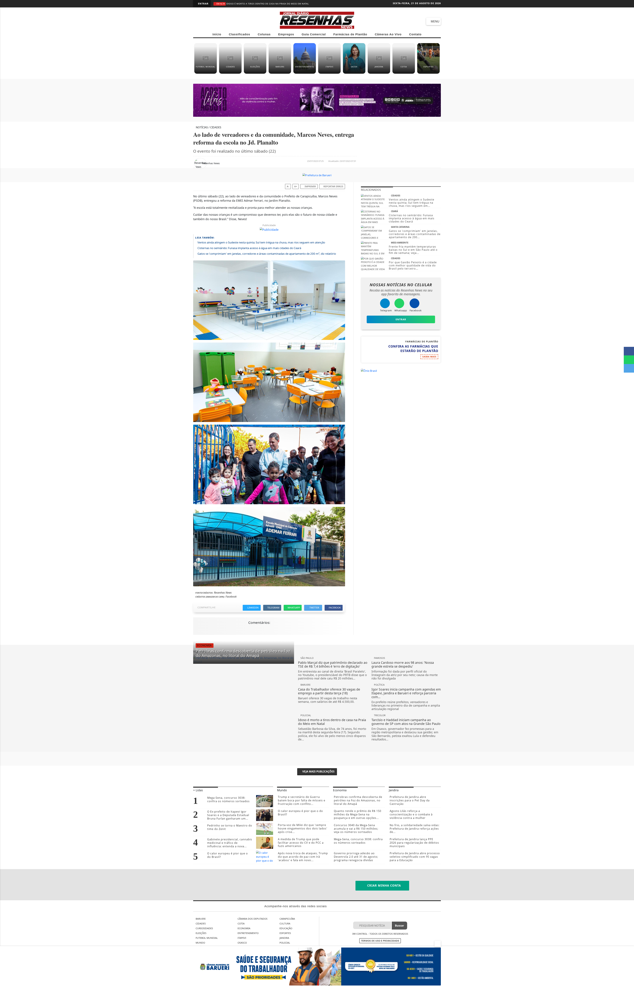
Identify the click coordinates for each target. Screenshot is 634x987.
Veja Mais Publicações (318, 776)
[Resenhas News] (317, 20)
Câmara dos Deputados (252, 923)
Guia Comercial (314, 34)
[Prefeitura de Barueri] (317, 180)
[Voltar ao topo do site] (629, 592)
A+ (295, 191)
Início (216, 34)
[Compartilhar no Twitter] (629, 368)
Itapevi (241, 942)
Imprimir (310, 191)
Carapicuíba (287, 923)
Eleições (200, 938)
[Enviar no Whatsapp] (629, 359)
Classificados (239, 34)
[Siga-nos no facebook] (198, 21)
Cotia (241, 928)
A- (288, 191)
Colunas (264, 34)
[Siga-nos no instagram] (222, 21)
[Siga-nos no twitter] (234, 21)
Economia (243, 933)
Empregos (286, 34)
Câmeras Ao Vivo (388, 34)
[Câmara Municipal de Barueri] (317, 102)
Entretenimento (248, 938)
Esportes (285, 938)
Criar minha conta (383, 890)
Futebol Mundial (206, 942)
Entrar (203, 3)
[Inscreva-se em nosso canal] (210, 21)
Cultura (284, 928)
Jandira (284, 942)
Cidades (200, 928)
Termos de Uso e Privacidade (380, 945)
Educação (285, 933)
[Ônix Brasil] (369, 375)
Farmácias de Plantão (350, 34)
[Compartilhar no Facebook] (629, 351)
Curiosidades (204, 933)
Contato (415, 34)
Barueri (200, 923)
